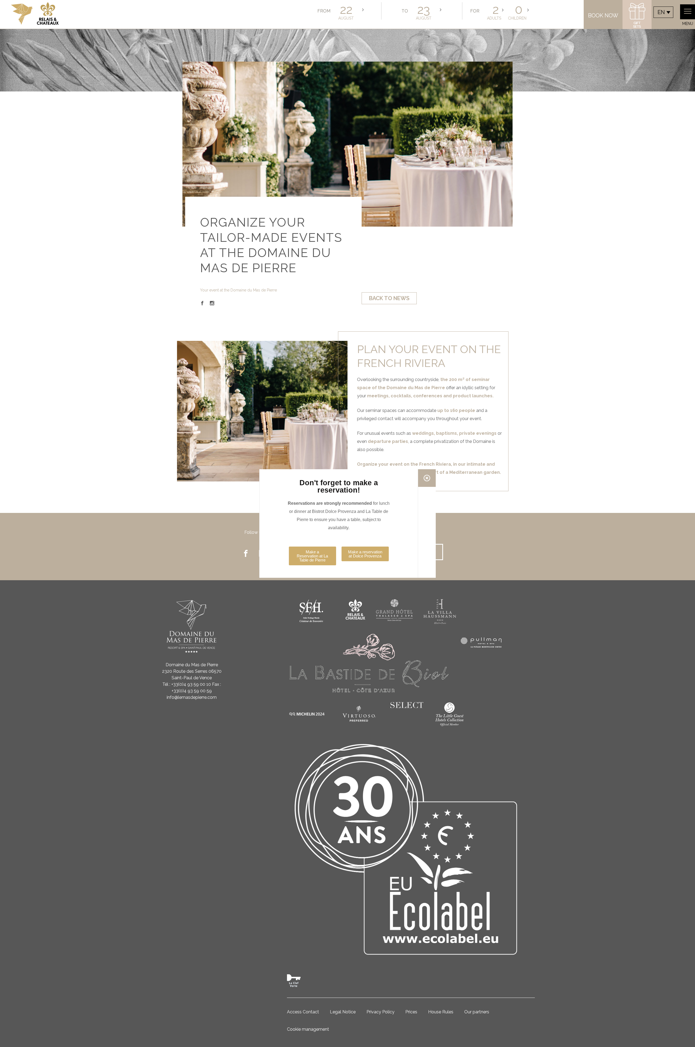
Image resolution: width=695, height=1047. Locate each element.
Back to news (389, 298)
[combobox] (663, 12)
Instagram (212, 303)
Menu (687, 23)
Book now (603, 15)
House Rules (440, 1011)
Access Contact (303, 1011)
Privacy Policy (380, 1011)
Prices (411, 1011)
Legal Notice (343, 1011)
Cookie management (308, 1029)
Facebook (202, 303)
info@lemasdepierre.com (192, 697)
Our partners (476, 1011)
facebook (245, 553)
